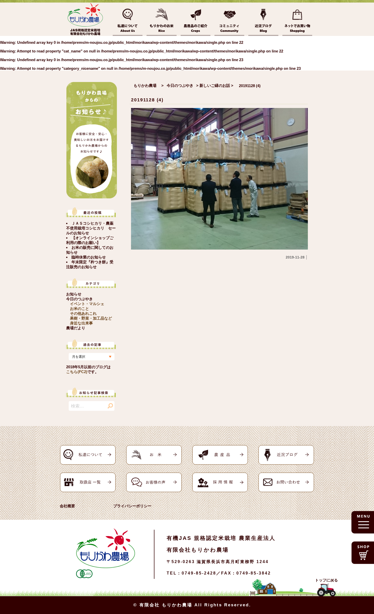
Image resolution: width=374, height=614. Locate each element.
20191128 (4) (147, 99)
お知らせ (73, 294)
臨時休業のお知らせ (88, 257)
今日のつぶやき (79, 299)
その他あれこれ (83, 313)
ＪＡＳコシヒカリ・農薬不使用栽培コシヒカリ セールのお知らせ (91, 228)
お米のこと (79, 308)
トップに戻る (326, 580)
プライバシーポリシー (132, 506)
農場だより (75, 328)
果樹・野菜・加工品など (91, 318)
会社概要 (67, 506)
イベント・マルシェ (87, 304)
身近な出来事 (81, 323)
